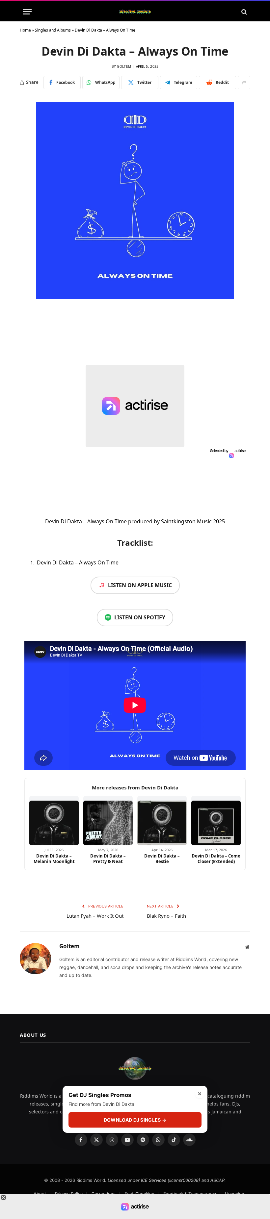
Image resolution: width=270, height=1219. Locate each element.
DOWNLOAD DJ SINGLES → (135, 1120)
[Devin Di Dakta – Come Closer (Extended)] (216, 820)
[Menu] (27, 11)
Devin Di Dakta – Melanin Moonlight (54, 858)
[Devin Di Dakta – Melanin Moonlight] (54, 820)
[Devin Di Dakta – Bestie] (162, 820)
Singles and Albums (53, 30)
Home (25, 30)
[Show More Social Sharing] (244, 82)
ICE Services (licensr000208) (170, 1180)
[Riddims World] (135, 11)
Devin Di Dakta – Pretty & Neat (108, 858)
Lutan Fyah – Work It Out (95, 915)
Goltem (124, 66)
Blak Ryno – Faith (166, 915)
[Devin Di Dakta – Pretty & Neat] (108, 820)
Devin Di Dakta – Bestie (162, 858)
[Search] (243, 11)
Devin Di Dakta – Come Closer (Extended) (216, 858)
